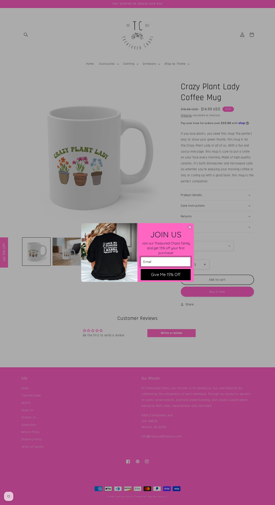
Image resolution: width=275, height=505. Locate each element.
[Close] (189, 227)
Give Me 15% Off (165, 274)
